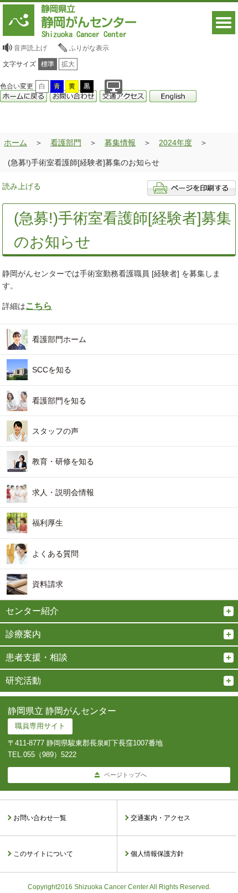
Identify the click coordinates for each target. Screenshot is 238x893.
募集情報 (120, 142)
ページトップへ (125, 774)
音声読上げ (30, 48)
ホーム (15, 142)
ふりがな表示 (89, 48)
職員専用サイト (40, 726)
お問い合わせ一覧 (39, 818)
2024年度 (175, 142)
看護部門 (65, 142)
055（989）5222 (49, 754)
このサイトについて (43, 854)
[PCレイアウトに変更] (113, 86)
